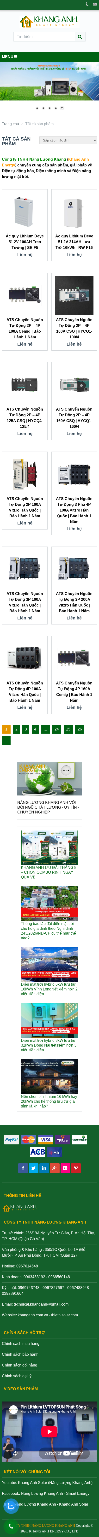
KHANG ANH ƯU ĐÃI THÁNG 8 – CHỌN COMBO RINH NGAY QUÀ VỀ (48, 872)
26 (80, 729)
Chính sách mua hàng (20, 1344)
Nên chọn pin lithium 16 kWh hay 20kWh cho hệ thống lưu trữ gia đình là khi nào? (49, 1101)
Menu (7, 57)
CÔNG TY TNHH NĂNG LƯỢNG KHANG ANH (40, 1525)
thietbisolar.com (64, 1315)
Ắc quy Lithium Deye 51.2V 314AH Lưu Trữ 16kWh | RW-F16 (74, 242)
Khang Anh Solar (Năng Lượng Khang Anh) (55, 1483)
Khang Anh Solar (73, 1504)
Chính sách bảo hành (20, 1354)
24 (57, 729)
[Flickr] (65, 1168)
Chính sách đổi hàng (19, 1365)
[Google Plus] (55, 1168)
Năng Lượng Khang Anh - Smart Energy (55, 1493)
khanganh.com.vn (33, 1315)
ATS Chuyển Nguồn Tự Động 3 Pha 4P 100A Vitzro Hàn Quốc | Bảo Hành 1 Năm (74, 510)
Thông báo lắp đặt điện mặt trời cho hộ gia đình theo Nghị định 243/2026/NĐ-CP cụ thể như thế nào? (48, 931)
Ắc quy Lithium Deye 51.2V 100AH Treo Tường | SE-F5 (25, 242)
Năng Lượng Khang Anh (35, 1504)
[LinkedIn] (44, 1168)
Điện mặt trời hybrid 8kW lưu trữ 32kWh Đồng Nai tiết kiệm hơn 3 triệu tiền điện (48, 1045)
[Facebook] (23, 1168)
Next (75, 794)
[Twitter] (33, 1168)
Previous (23, 794)
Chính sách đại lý (16, 1376)
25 (68, 729)
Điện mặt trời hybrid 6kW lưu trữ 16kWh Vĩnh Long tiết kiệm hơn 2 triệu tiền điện (49, 989)
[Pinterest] (76, 1168)
